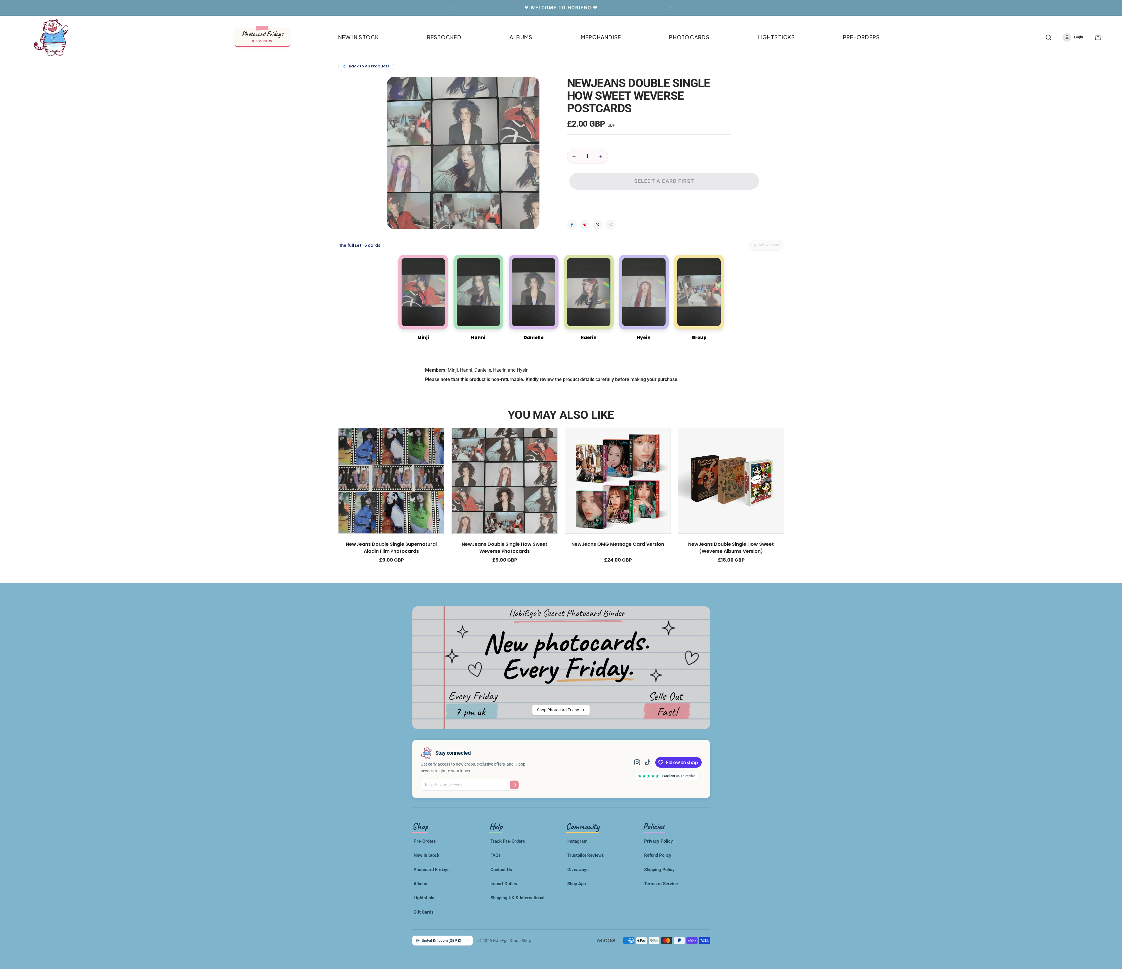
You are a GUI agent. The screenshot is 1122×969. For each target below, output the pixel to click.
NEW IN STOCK (358, 37)
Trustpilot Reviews (585, 855)
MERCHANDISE (601, 37)
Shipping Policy (659, 869)
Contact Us (501, 869)
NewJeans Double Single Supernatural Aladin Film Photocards (391, 548)
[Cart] (1098, 37)
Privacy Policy (658, 841)
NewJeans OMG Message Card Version (617, 544)
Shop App (576, 883)
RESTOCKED (444, 37)
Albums (421, 883)
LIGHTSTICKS (776, 37)
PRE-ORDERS (861, 37)
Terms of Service (661, 883)
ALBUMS (521, 37)
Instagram (577, 841)
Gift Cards (424, 912)
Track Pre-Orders (507, 841)
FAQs (495, 855)
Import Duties (503, 883)
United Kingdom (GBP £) (441, 940)
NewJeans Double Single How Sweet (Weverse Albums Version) (731, 548)
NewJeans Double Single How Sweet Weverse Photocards (504, 548)
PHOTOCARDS (689, 37)
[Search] (1048, 37)
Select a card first (664, 181)
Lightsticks (425, 897)
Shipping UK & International (517, 897)
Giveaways (578, 869)
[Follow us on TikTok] (648, 762)
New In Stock (426, 855)
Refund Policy (657, 855)
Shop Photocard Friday (558, 710)
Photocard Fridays (432, 869)
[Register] (514, 785)
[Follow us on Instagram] (639, 762)
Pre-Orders (425, 841)
